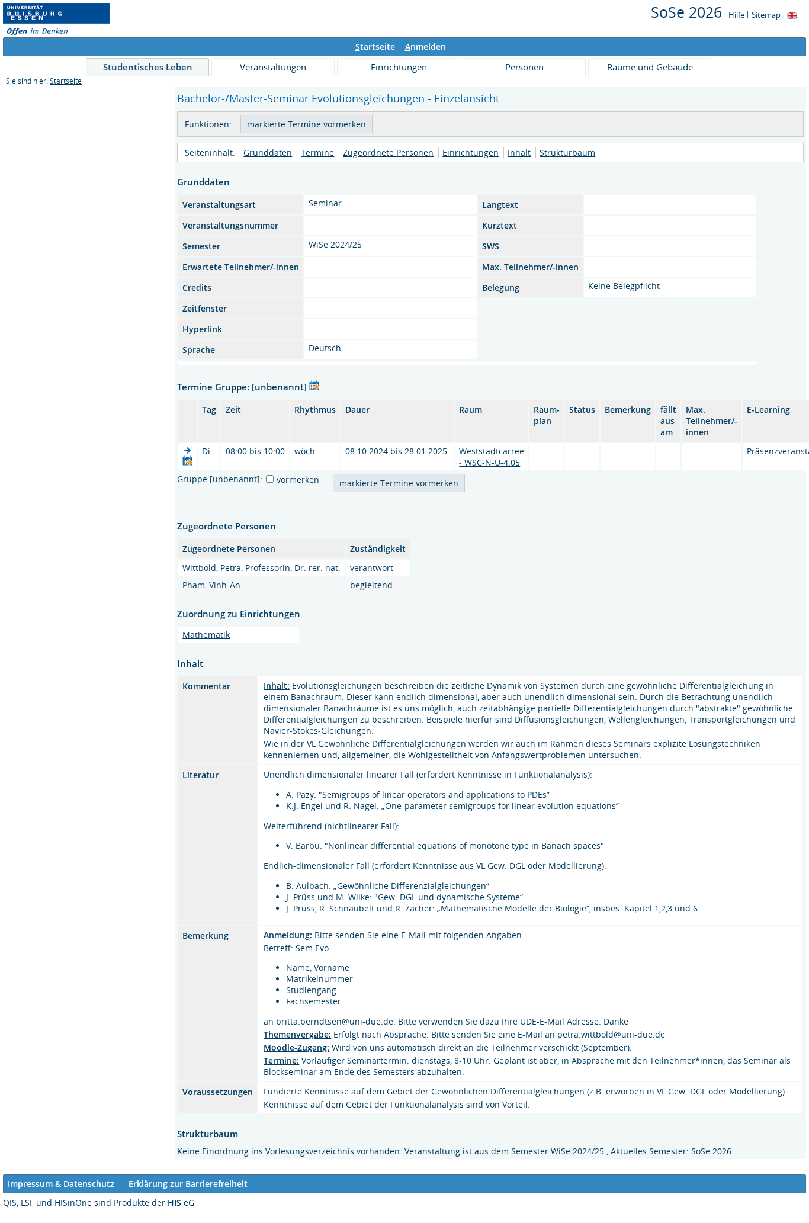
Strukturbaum (567, 152)
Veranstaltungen (273, 67)
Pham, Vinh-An (211, 584)
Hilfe (736, 14)
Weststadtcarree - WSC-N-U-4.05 (491, 456)
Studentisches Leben (147, 67)
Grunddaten (267, 152)
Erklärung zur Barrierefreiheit (188, 1183)
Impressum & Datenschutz (61, 1183)
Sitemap (766, 14)
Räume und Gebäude (650, 67)
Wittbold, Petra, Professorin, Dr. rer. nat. (261, 567)
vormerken (298, 479)
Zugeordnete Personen (388, 152)
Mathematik (206, 634)
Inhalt (519, 152)
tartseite (375, 46)
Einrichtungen (399, 67)
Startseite (66, 80)
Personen (524, 67)
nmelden (425, 46)
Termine (317, 152)
